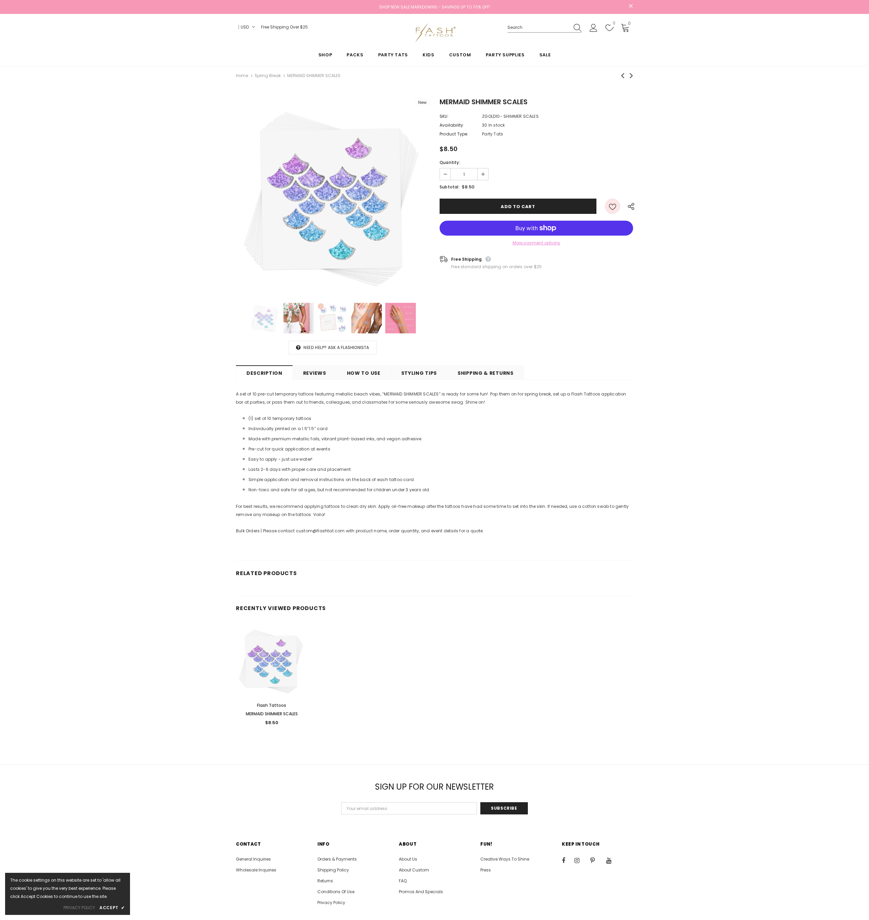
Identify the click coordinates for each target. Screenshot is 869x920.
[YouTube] (612, 860)
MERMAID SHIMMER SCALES (272, 714)
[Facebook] (568, 860)
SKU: (444, 116)
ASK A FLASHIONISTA (348, 347)
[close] (630, 6)
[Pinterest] (596, 860)
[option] (332, 196)
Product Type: (454, 134)
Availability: (452, 125)
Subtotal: (450, 187)
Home (242, 75)
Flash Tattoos (271, 705)
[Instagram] (580, 860)
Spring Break (268, 75)
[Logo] (434, 32)
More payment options (536, 243)
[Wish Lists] (612, 206)
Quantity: (450, 162)
